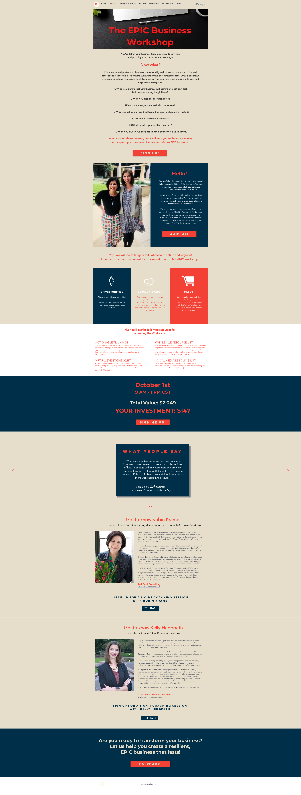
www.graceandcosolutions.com (150, 697)
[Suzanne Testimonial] (147, 506)
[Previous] (13, 471)
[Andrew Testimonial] (151, 506)
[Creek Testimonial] (149, 506)
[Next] (288, 471)
